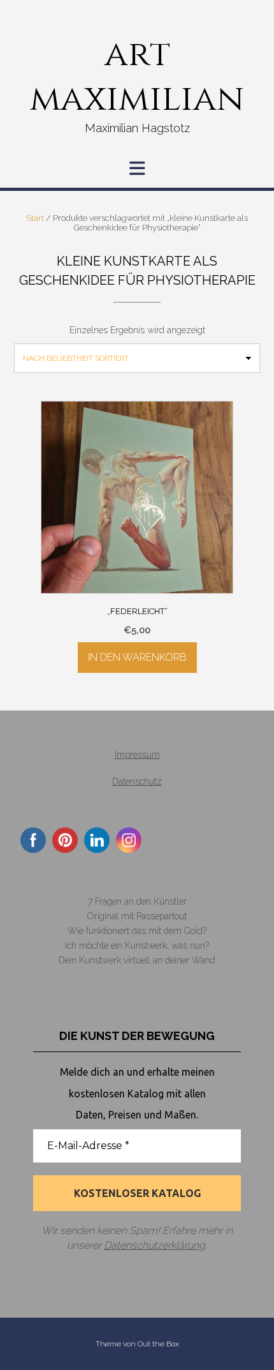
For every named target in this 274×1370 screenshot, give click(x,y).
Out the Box (158, 1343)
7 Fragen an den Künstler (137, 901)
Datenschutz (137, 781)
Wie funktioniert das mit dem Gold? (137, 931)
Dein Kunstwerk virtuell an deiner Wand (137, 960)
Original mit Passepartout (137, 916)
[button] (137, 168)
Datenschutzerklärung (154, 1245)
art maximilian (137, 76)
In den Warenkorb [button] (137, 657)
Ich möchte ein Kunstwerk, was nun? (137, 945)
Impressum (137, 754)
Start (35, 218)
